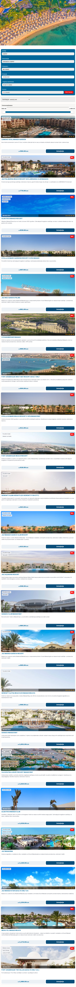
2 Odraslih (7, 92)
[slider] (3, 112)
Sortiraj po (5, 99)
